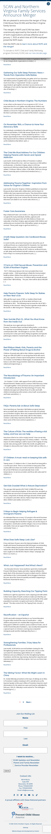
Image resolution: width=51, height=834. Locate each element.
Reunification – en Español (16, 614)
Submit (7, 771)
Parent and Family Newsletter (26, 762)
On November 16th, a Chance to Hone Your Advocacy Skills (24, 125)
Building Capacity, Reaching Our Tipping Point (25, 591)
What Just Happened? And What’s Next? (23, 565)
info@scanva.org (27, 790)
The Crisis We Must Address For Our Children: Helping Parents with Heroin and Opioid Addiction (24, 154)
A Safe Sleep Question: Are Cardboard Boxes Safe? (25, 238)
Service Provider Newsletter (26, 765)
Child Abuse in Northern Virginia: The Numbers (25, 100)
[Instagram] (17, 795)
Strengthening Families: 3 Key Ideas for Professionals (22, 643)
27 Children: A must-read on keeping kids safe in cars (25, 458)
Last (25, 738)
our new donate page (38, 53)
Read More (7, 65)
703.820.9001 (28, 786)
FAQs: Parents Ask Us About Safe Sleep (22, 405)
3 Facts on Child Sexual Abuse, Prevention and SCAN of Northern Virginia (25, 266)
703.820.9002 (27, 788)
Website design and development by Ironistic (25, 831)
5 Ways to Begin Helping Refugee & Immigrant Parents (20, 512)
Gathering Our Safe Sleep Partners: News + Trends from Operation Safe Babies (24, 73)
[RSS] (33, 795)
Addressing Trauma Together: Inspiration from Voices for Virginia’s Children (25, 184)
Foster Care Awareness (14, 211)
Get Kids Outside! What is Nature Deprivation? (25, 485)
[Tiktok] (36, 795)
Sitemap (25, 827)
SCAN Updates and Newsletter (26, 760)
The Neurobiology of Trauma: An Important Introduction (24, 376)
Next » (28, 702)
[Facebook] (14, 795)
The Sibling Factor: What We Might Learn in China (24, 673)
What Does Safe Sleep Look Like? (19, 539)
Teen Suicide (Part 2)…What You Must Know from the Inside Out (24, 320)
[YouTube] (29, 795)
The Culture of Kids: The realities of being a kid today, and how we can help (25, 432)
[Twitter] (21, 795)
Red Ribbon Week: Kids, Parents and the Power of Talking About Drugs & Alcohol (23, 348)
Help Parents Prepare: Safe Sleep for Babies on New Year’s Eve (24, 294)
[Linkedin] (25, 795)
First (25, 728)
